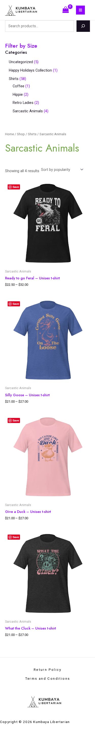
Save (16, 187)
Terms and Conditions (47, 678)
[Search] (83, 26)
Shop (21, 134)
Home (9, 134)
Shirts (32, 134)
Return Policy (47, 669)
